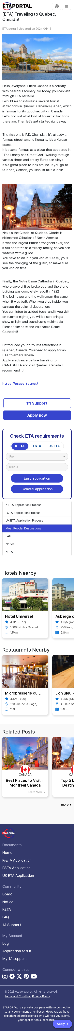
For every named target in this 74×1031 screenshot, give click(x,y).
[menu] (66, 6)
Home (7, 852)
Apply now (37, 415)
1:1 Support (37, 403)
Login (6, 943)
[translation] (56, 6)
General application (37, 489)
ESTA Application (16, 868)
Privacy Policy (41, 996)
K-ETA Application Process (23, 505)
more (65, 804)
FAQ (8, 536)
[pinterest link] (26, 977)
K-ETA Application (17, 860)
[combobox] (37, 457)
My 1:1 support (14, 958)
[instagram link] (4, 977)
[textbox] (14, 456)
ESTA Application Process (23, 513)
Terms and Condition (18, 996)
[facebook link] (12, 977)
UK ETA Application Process (24, 520)
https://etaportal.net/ (20, 384)
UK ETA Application (18, 875)
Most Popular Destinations (23, 528)
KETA (9, 552)
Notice (10, 544)
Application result (16, 951)
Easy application (37, 478)
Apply (61, 1024)
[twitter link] (19, 977)
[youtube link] (34, 976)
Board (7, 894)
